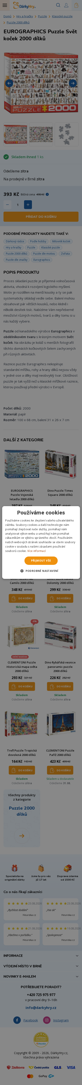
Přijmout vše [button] (41, 560)
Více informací (36, 551)
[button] (41, 570)
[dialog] (41, 542)
